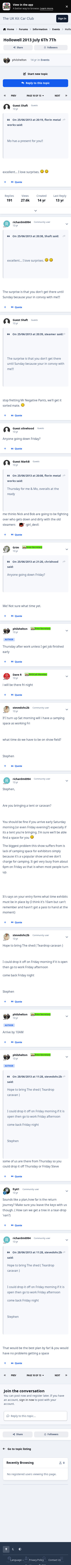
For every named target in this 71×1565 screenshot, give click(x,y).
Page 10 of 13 (34, 95)
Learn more (7, 6)
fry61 (16, 1189)
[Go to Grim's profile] (6, 549)
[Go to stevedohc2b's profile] (6, 709)
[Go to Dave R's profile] (6, 676)
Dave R (17, 674)
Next (57, 95)
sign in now (26, 1400)
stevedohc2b (21, 707)
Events (45, 60)
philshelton (19, 60)
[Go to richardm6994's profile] (6, 223)
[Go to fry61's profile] (6, 1191)
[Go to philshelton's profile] (6, 60)
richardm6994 (22, 222)
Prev (13, 95)
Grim (16, 547)
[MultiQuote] (5, 182)
